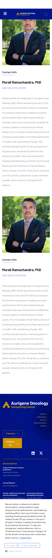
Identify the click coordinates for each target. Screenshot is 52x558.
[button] (14, 551)
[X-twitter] (41, 452)
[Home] (26, 405)
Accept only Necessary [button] (29, 545)
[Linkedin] (33, 452)
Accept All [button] (11, 545)
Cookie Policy (25, 537)
